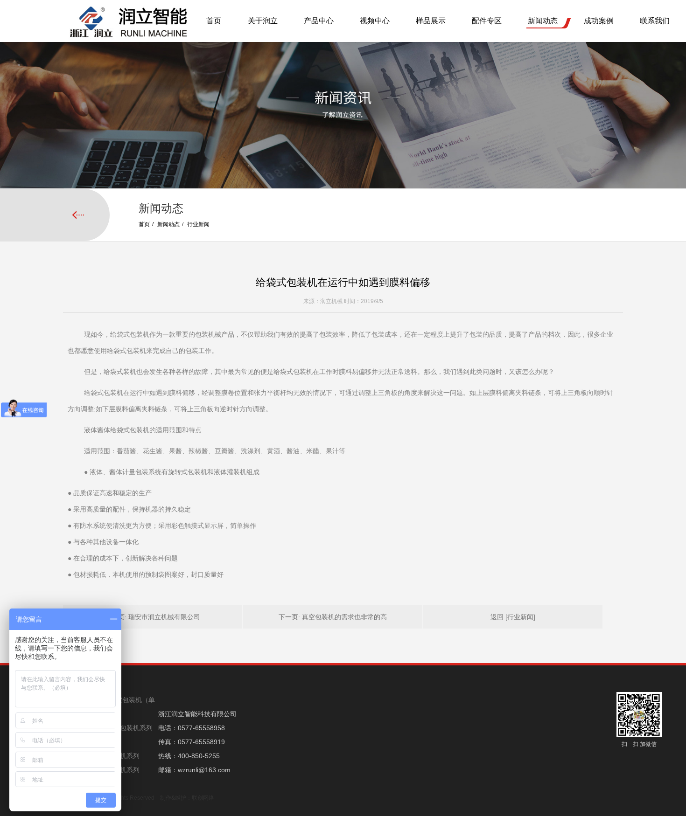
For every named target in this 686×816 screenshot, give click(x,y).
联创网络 (203, 798)
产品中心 (319, 21)
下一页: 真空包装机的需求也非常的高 (333, 617)
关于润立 (263, 21)
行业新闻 (198, 224)
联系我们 (655, 21)
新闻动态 (543, 21)
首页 (213, 21)
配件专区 (487, 21)
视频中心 (375, 21)
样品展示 (431, 21)
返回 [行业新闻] (512, 617)
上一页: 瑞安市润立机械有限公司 (152, 617)
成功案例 (599, 21)
